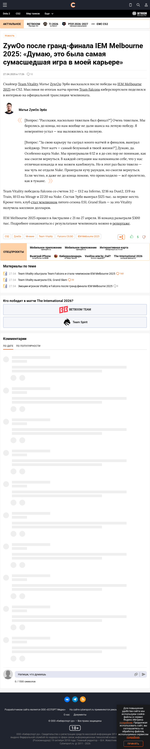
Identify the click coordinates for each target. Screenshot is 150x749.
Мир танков (33, 13)
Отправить (144, 674)
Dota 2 (6, 13)
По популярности (28, 346)
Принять (133, 743)
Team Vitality (46, 236)
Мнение (30, 236)
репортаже (121, 223)
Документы (80, 714)
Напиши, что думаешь (32, 674)
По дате (8, 346)
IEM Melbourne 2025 (88, 236)
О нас (67, 714)
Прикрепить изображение (136, 674)
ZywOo (17, 236)
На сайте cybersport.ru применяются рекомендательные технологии (107, 709)
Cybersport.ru (67, 743)
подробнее (126, 722)
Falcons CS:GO (65, 236)
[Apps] (130, 5)
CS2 (18, 13)
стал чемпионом (44, 202)
